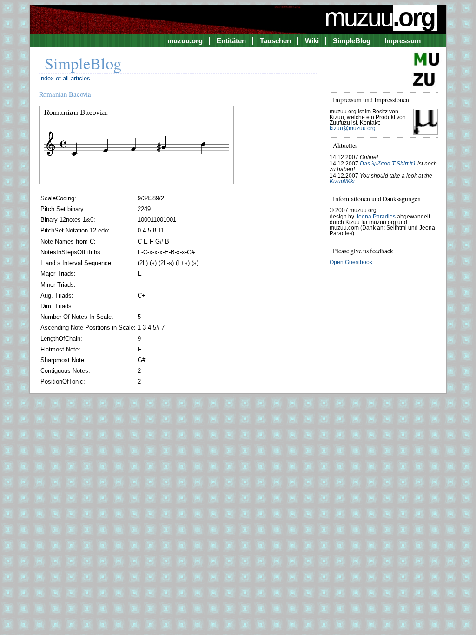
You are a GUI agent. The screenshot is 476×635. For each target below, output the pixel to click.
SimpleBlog (351, 41)
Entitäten (231, 41)
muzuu (379, 17)
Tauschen (275, 41)
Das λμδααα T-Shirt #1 (388, 163)
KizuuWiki (342, 181)
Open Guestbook (351, 262)
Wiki (312, 41)
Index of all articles (64, 78)
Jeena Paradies (376, 216)
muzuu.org (185, 41)
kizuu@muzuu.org (353, 128)
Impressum (402, 41)
